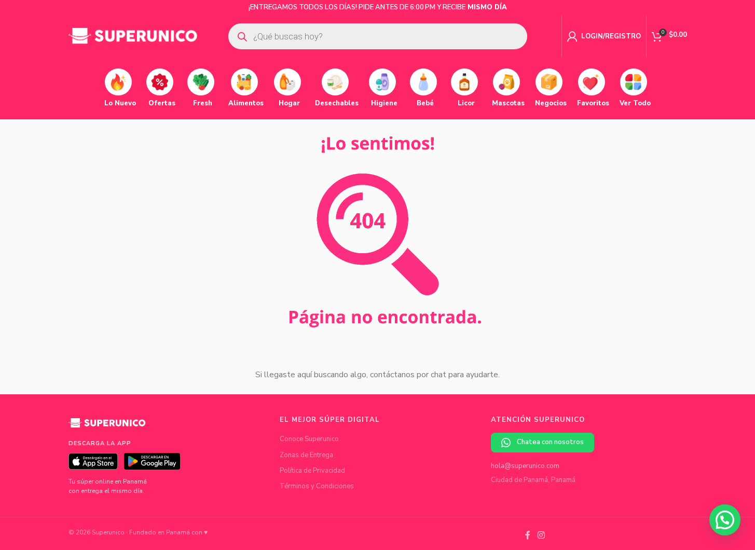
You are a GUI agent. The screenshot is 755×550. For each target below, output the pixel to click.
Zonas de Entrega (306, 455)
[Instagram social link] (541, 536)
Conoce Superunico (309, 439)
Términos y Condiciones (317, 486)
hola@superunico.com (525, 466)
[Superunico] (107, 426)
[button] (724, 519)
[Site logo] (133, 36)
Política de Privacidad (312, 470)
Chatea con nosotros (550, 442)
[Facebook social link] (527, 536)
